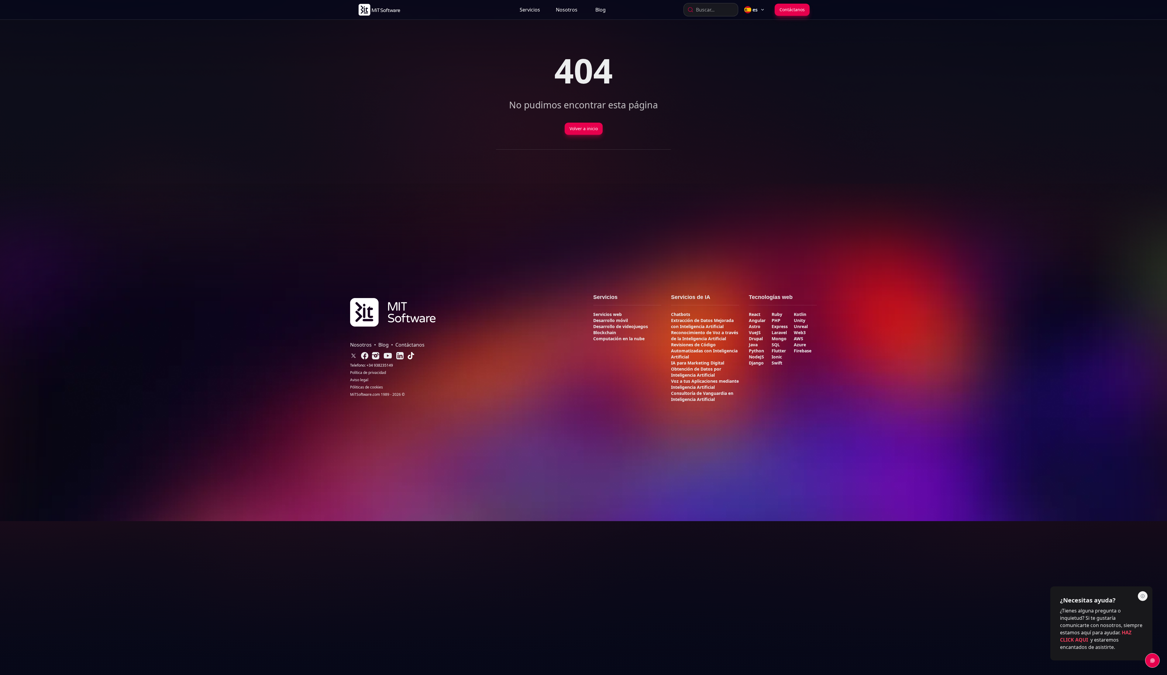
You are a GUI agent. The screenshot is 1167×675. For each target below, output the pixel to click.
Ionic (777, 357)
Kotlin (800, 314)
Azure (800, 345)
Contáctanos (792, 9)
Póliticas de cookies (366, 387)
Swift (777, 363)
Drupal (756, 338)
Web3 (800, 332)
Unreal (801, 326)
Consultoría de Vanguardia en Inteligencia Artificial (702, 396)
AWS (798, 338)
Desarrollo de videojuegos (620, 326)
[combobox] (710, 9)
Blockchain (604, 332)
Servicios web (607, 314)
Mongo (779, 338)
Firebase (802, 351)
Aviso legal (359, 380)
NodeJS (756, 357)
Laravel (779, 332)
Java (753, 345)
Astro (754, 326)
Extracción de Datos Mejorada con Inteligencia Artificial (702, 323)
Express (780, 326)
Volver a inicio (584, 128)
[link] (378, 10)
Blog (600, 9)
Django (756, 363)
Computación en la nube (619, 338)
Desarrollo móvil (610, 320)
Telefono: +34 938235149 (371, 365)
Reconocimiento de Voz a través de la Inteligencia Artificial (704, 335)
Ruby (777, 314)
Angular (757, 320)
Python (756, 351)
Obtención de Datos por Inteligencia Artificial (696, 372)
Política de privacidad (368, 372)
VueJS (755, 332)
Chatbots (680, 314)
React (754, 314)
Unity (799, 320)
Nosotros (566, 9)
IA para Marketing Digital (697, 363)
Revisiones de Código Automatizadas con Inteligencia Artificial (704, 351)
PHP (776, 320)
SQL (776, 345)
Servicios (530, 9)
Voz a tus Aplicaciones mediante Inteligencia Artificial (705, 384)
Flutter (779, 351)
